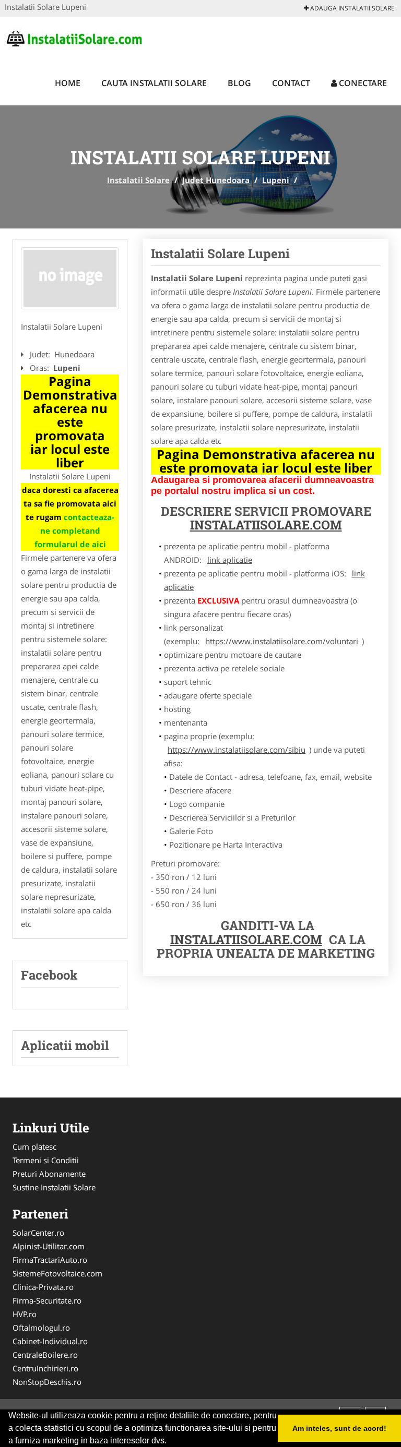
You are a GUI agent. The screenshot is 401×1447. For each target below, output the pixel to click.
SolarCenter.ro (38, 1232)
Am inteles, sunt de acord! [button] (339, 1428)
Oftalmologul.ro (41, 1327)
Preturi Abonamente (49, 1173)
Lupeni (275, 180)
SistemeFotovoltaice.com (57, 1273)
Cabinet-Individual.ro (50, 1341)
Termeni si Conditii (46, 1160)
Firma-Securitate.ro (47, 1300)
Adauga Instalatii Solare (352, 8)
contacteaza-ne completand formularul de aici (74, 530)
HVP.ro (25, 1314)
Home (67, 83)
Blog (239, 83)
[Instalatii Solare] (73, 37)
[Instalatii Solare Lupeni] (70, 278)
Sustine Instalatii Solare (54, 1187)
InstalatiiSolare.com (266, 524)
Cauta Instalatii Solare (154, 83)
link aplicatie (229, 559)
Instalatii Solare (138, 180)
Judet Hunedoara (216, 180)
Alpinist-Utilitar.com (49, 1246)
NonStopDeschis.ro (47, 1382)
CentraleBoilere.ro (45, 1354)
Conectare (362, 83)
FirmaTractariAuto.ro (50, 1260)
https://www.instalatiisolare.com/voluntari (281, 641)
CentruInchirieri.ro (45, 1368)
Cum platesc (34, 1146)
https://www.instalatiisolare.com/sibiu (236, 749)
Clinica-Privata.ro (43, 1287)
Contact (291, 83)
